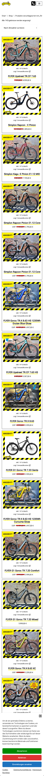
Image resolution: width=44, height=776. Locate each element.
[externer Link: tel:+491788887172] (33, 5)
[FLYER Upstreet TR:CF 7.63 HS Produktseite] (22, 348)
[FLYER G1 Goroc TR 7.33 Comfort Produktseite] (22, 546)
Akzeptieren (22, 751)
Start (4, 16)
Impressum (37, 770)
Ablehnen (22, 758)
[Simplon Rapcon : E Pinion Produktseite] (22, 100)
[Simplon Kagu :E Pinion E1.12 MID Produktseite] (22, 149)
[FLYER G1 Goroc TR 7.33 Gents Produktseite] (22, 446)
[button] (40, 716)
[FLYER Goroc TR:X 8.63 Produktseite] (22, 397)
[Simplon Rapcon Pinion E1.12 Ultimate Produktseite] (22, 693)
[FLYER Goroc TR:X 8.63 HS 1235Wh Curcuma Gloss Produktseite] (22, 494)
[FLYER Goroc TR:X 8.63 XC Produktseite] (22, 644)
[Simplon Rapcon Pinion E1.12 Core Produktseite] (22, 198)
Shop (11, 16)
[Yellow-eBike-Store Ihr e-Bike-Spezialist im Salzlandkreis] (7, 3)
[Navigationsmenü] (39, 3)
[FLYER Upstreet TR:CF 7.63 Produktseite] (22, 52)
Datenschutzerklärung (22, 770)
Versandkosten (22, 71)
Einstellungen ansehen (22, 764)
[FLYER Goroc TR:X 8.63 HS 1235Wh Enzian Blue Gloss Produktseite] (22, 296)
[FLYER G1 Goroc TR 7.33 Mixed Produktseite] (22, 595)
